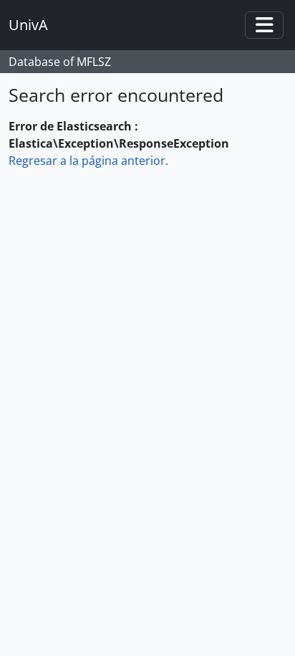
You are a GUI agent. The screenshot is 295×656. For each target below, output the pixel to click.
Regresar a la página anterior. (88, 160)
